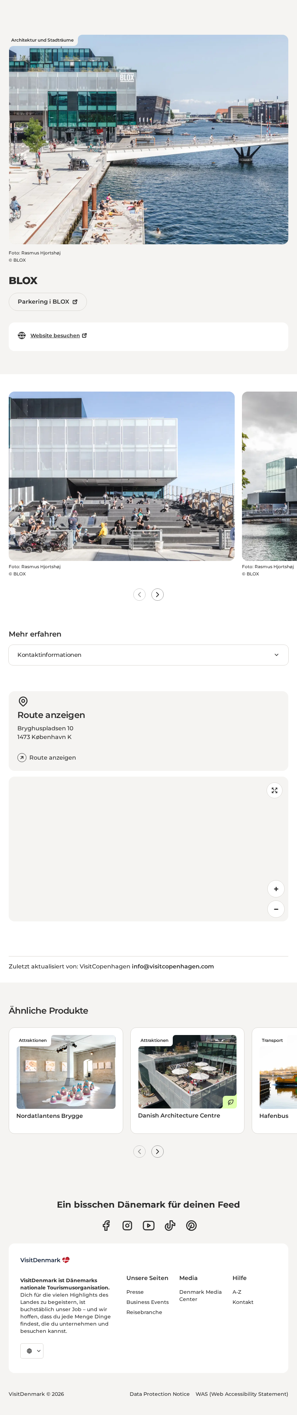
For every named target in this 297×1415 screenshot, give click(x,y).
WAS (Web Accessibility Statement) (242, 1394)
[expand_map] (275, 790)
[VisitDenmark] (45, 1260)
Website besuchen (55, 335)
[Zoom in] (276, 888)
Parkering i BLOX (43, 301)
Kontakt (243, 1302)
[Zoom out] (276, 909)
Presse (135, 1292)
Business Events (147, 1302)
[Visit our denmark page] (106, 1225)
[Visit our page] (127, 1225)
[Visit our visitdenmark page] (148, 1225)
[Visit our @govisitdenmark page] (170, 1225)
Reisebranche (144, 1312)
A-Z (237, 1292)
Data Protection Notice (160, 1394)
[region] (148, 849)
